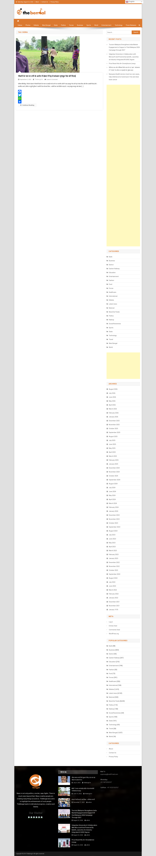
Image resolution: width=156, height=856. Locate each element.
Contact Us (44, 2)
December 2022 (114, 562)
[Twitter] (59, 95)
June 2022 (112, 586)
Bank (110, 257)
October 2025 (113, 428)
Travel (111, 339)
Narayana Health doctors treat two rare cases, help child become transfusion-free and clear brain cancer (124, 76)
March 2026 (113, 409)
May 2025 (112, 448)
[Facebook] (59, 91)
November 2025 (114, 424)
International (113, 296)
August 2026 (113, 389)
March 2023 (113, 550)
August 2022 (113, 578)
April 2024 (112, 499)
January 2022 (113, 598)
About (37, 2)
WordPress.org (114, 633)
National (111, 308)
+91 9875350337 (106, 782)
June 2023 (112, 539)
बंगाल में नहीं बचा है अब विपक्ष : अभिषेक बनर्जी (83, 799)
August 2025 (113, 436)
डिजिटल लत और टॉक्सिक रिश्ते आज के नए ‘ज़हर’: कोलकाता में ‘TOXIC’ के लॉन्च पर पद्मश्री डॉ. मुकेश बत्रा (124, 69)
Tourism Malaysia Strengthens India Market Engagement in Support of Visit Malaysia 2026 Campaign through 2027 (124, 47)
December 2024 (114, 468)
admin (90, 802)
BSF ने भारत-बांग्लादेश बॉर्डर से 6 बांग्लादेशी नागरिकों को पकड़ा (83, 790)
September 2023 (114, 527)
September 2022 (114, 574)
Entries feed (113, 626)
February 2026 (114, 413)
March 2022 (113, 590)
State (56, 25)
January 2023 (113, 558)
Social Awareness (115, 323)
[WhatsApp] (59, 98)
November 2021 (114, 606)
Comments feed (114, 630)
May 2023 (112, 543)
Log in (111, 622)
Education (112, 272)
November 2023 (114, 519)
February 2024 (114, 507)
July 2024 (112, 487)
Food (110, 284)
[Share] (59, 101)
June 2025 (112, 444)
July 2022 (112, 582)
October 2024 (113, 476)
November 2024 (114, 472)
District (111, 265)
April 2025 (112, 452)
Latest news (113, 304)
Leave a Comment (52, 79)
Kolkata (36, 25)
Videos (20, 25)
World (96, 25)
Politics (63, 25)
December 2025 (114, 421)
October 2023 (113, 523)
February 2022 (114, 594)
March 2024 (113, 503)
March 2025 (113, 456)
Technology (118, 25)
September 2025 (114, 432)
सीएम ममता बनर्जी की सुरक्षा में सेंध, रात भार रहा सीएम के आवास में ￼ (83, 779)
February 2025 (114, 460)
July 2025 (112, 440)
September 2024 (114, 480)
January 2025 (113, 464)
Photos (28, 25)
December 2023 (114, 515)
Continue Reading (28, 105)
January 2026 (113, 417)
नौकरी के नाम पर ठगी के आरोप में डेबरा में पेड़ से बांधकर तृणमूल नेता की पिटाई (47, 76)
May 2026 (112, 401)
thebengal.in (38, 79)
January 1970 (113, 609)
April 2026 (112, 405)
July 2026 (112, 393)
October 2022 (113, 570)
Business (80, 25)
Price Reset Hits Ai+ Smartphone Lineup (122, 63)
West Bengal (46, 25)
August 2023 (113, 531)
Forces (71, 25)
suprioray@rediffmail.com (109, 774)
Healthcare (112, 292)
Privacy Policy (55, 2)
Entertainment (106, 25)
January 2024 (113, 511)
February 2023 (114, 554)
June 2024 (112, 491)
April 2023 (112, 546)
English (131, 1)
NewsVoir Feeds (114, 312)
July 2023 (112, 535)
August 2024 (113, 484)
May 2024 (112, 495)
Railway (111, 320)
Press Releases (131, 25)
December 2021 (114, 602)
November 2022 (114, 566)
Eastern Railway (114, 268)
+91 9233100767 (112, 787)
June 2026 (112, 397)
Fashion (111, 280)
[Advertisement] (123, 165)
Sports (88, 25)
